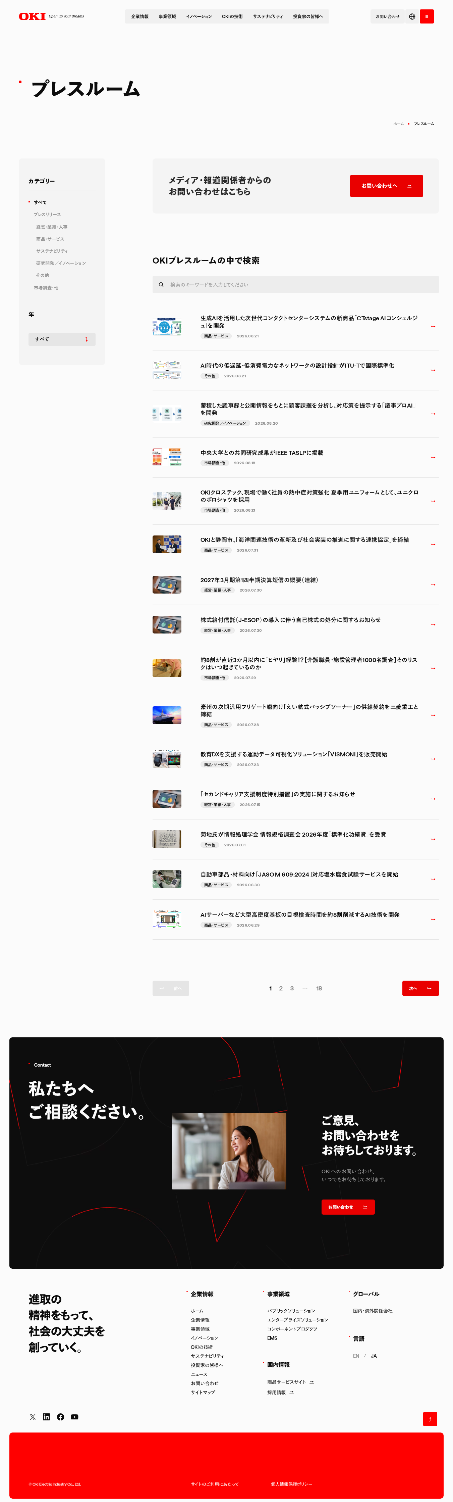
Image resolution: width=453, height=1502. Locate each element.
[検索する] (161, 284)
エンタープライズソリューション (297, 1320)
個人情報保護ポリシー (291, 1484)
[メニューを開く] (427, 16)
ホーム (398, 124)
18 (319, 988)
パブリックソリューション (291, 1311)
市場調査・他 (46, 287)
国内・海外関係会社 (373, 1311)
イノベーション (199, 16)
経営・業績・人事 (51, 227)
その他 (42, 275)
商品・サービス (50, 239)
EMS (272, 1338)
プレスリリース (47, 214)
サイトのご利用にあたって (215, 1484)
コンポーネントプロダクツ (292, 1329)
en (356, 1356)
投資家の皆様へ (308, 16)
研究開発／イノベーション (61, 263)
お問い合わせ (205, 1383)
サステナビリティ (268, 16)
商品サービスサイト (286, 1382)
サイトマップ (203, 1392)
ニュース (199, 1374)
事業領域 (167, 16)
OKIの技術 (232, 16)
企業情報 (139, 16)
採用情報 (276, 1392)
